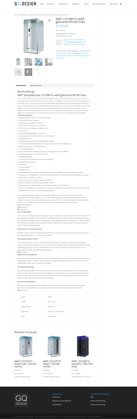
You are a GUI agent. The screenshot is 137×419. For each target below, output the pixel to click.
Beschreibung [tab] (21, 85)
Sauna (86, 4)
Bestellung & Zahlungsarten (61, 401)
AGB (92, 397)
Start (15, 15)
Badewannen (63, 4)
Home (42, 4)
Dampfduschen (22, 15)
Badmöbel (75, 4)
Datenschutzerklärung (98, 401)
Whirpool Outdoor (99, 4)
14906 (85, 53)
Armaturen (50, 4)
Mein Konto (114, 4)
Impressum (56, 397)
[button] (49, 20)
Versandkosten (57, 405)
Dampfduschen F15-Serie (36, 15)
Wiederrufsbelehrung (98, 405)
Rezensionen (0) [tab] (35, 85)
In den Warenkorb (74, 42)
